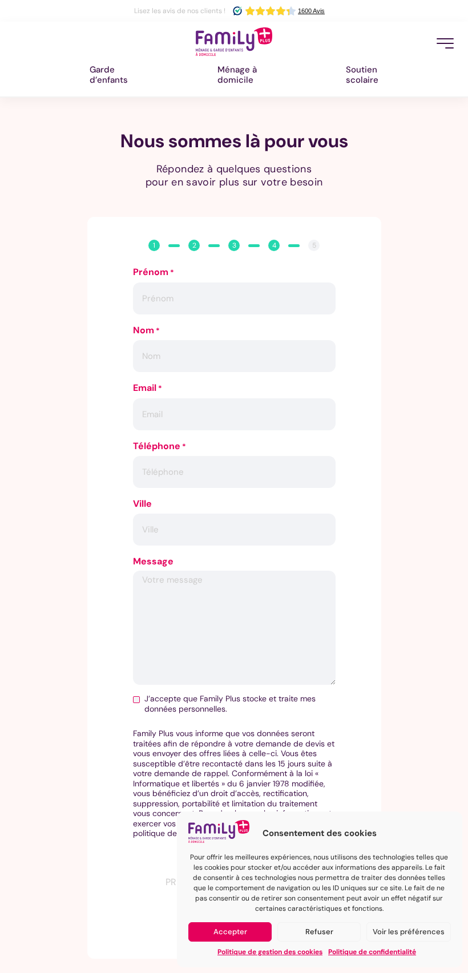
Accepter (230, 931)
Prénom (153, 272)
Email (147, 388)
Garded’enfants (109, 74)
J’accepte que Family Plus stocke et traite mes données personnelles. (230, 704)
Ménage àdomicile (237, 74)
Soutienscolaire (362, 74)
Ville (142, 504)
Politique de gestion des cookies (269, 951)
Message (153, 561)
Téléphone (159, 446)
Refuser (319, 931)
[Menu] (445, 43)
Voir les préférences (409, 931)
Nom (146, 330)
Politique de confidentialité (372, 951)
